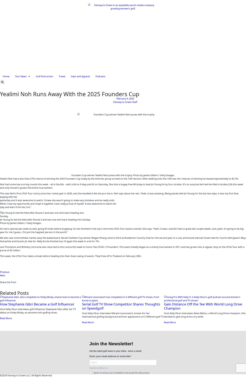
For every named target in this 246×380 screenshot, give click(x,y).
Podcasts (100, 76)
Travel (62, 76)
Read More (6, 318)
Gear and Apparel (80, 76)
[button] (2, 82)
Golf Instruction (44, 76)
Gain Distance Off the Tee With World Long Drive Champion (203, 306)
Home (6, 76)
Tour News (21, 76)
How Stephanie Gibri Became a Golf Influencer (37, 304)
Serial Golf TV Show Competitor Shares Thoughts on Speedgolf (121, 306)
